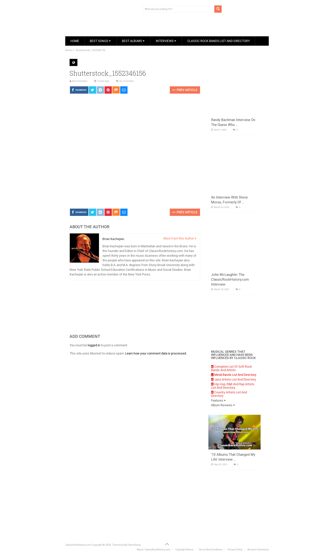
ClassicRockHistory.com (78, 544)
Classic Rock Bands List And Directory (218, 41)
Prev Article (186, 90)
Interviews (165, 41)
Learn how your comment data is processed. (156, 353)
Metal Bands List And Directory (235, 375)
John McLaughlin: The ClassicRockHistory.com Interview (230, 279)
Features (217, 400)
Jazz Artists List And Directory (235, 379)
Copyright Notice (184, 549)
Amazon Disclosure (258, 549)
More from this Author (179, 238)
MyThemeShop (132, 544)
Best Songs (99, 41)
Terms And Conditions (210, 549)
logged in (94, 345)
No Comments (126, 81)
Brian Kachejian (80, 81)
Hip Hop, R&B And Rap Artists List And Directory (232, 385)
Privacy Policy (235, 549)
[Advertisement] (135, 180)
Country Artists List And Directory (229, 394)
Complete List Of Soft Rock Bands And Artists (231, 368)
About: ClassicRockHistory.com (153, 549)
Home (74, 41)
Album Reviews (222, 405)
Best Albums (132, 41)
